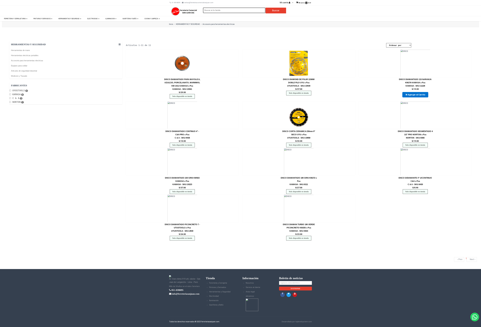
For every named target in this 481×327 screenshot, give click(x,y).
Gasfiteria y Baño (216, 305)
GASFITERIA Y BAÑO (130, 19)
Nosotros (250, 283)
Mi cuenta (284, 3)
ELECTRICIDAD (92, 19)
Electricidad (214, 296)
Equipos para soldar (19, 66)
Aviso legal (250, 292)
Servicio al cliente (253, 287)
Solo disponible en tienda (182, 96)
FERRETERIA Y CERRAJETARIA (15, 19)
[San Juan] (252, 305)
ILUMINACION (110, 19)
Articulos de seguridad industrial (24, 71)
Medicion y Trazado (19, 76)
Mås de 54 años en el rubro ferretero (184, 286)
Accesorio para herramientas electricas (219, 24)
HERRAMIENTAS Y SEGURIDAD (69, 19)
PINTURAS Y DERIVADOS (42, 19)
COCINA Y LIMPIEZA (151, 19)
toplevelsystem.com (303, 322)
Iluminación (214, 300)
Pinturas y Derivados (217, 287)
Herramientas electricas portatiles (24, 55)
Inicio (171, 24)
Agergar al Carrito (416, 95)
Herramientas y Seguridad (219, 292)
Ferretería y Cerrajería (218, 283)
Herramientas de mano (20, 50)
